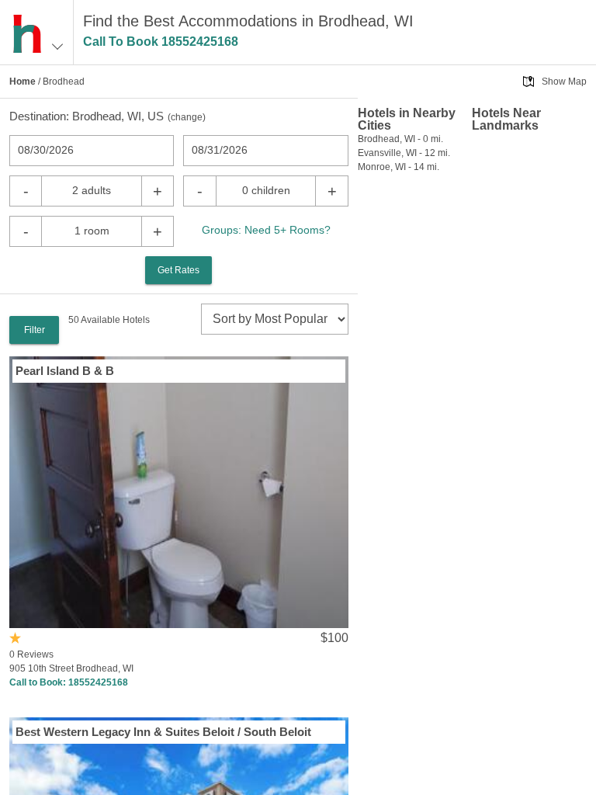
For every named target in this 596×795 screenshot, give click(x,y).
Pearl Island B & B (65, 370)
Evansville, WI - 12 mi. (404, 153)
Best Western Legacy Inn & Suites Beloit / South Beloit (163, 731)
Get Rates (178, 270)
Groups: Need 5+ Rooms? (266, 230)
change (187, 117)
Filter (34, 330)
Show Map (564, 81)
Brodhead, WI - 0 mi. (400, 139)
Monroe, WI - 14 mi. (398, 166)
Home (22, 81)
